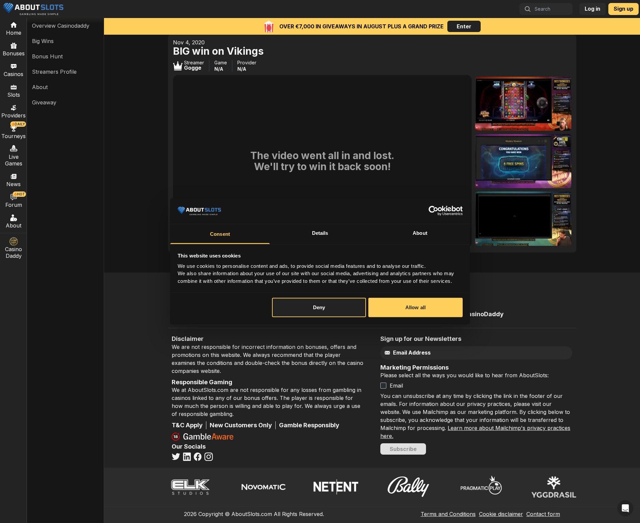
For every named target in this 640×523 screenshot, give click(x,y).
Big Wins (43, 41)
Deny (319, 307)
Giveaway (44, 102)
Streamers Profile (54, 71)
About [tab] (420, 233)
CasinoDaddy (484, 314)
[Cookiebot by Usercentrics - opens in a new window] (433, 211)
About (13, 225)
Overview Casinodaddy (60, 25)
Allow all (415, 307)
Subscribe (403, 449)
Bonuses (14, 53)
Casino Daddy (13, 252)
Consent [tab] (220, 234)
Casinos (13, 74)
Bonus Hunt (47, 56)
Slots (13, 94)
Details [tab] (320, 233)
